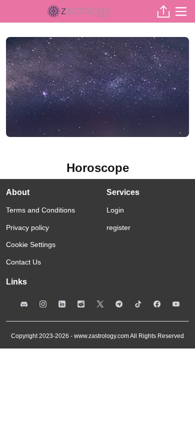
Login (115, 210)
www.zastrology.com (101, 336)
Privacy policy (27, 228)
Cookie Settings (31, 244)
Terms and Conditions (40, 210)
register (118, 228)
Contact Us (23, 262)
